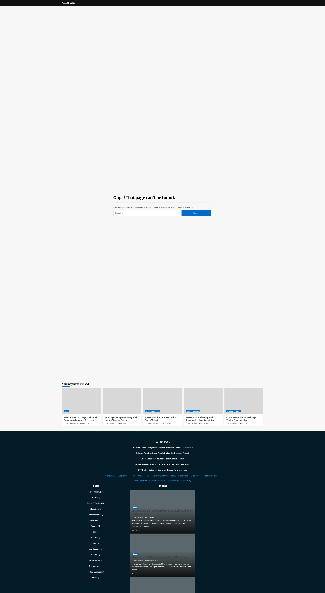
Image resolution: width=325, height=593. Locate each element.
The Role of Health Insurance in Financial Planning (159, 557)
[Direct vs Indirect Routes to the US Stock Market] (162, 401)
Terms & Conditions (179, 475)
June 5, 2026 (203, 423)
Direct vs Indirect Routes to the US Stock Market (162, 459)
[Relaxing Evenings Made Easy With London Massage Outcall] (122, 401)
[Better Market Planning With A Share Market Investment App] (203, 401)
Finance (94, 526)
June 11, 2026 (122, 423)
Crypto (94, 497)
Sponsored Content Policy (179, 480)
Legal (94, 543)
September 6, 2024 (151, 560)
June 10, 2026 (166, 423)
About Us (122, 475)
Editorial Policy (210, 475)
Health (94, 537)
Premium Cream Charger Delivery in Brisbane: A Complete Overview (163, 447)
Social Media (94, 560)
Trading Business (152, 411)
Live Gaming (94, 549)
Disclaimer (195, 475)
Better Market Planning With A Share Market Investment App (162, 464)
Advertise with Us (160, 475)
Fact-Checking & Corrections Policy (149, 480)
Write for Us (143, 475)
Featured (94, 520)
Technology (94, 566)
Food (66, 411)
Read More (136, 530)
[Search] (261, 25)
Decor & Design (94, 503)
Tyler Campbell (110, 423)
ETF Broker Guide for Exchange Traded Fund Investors (162, 470)
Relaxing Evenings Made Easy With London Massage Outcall (162, 453)
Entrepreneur (94, 514)
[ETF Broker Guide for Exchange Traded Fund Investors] (243, 401)
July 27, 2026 (84, 423)
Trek (94, 577)
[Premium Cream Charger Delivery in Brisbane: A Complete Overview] (81, 401)
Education (94, 509)
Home (132, 475)
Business (94, 492)
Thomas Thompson (72, 423)
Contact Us (110, 475)
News (93, 554)
